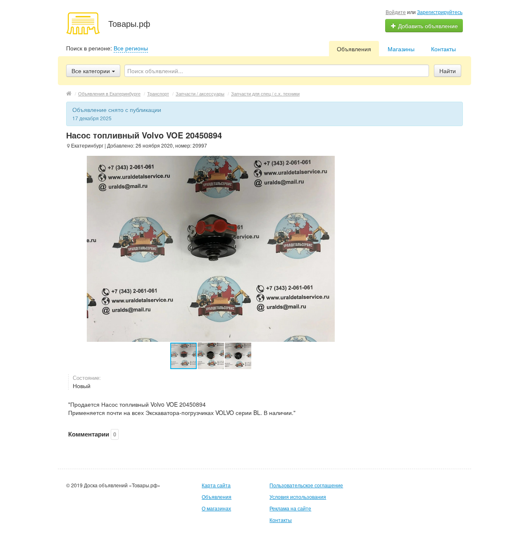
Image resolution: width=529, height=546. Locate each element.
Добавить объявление (427, 25)
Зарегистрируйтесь (439, 11)
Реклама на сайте (290, 508)
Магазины (401, 49)
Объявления (354, 49)
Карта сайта (216, 485)
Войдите (396, 11)
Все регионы (131, 48)
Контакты (443, 49)
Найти (447, 71)
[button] (211, 356)
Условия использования (297, 496)
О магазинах (216, 508)
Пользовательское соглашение (306, 485)
